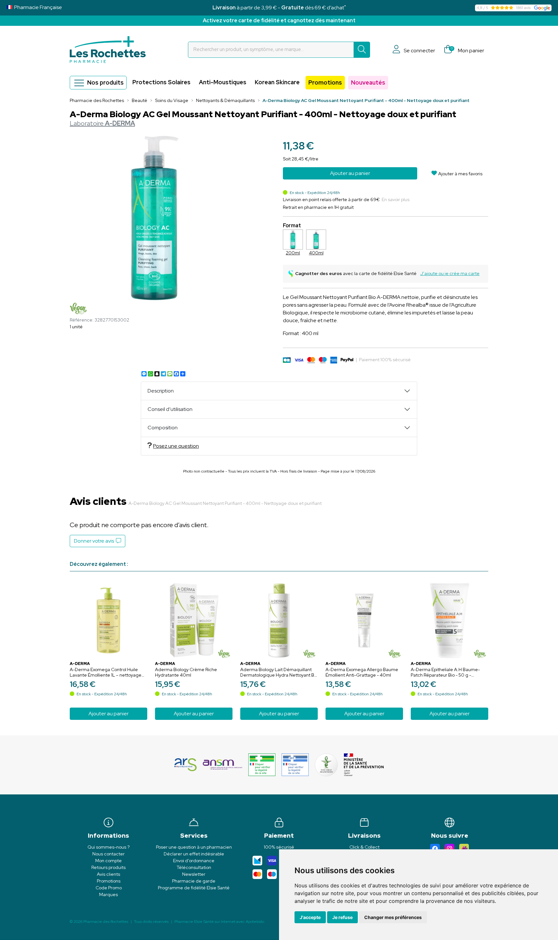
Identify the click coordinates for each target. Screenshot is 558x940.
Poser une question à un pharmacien (194, 847)
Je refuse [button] (342, 917)
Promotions (325, 82)
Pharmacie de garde (193, 881)
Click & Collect (364, 847)
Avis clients (108, 874)
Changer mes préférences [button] (393, 917)
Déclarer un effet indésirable (194, 854)
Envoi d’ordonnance (193, 860)
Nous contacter (108, 854)
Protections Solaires (161, 82)
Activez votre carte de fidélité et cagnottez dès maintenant (279, 20)
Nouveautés (368, 82)
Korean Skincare (277, 82)
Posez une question (176, 446)
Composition (163, 427)
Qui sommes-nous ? (108, 847)
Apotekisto (219, 921)
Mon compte (108, 860)
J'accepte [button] (310, 917)
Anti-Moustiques (222, 82)
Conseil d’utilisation (170, 409)
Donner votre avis (95, 540)
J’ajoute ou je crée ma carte (450, 273)
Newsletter (193, 874)
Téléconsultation (194, 867)
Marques (108, 894)
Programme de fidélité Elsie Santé (194, 888)
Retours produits (108, 867)
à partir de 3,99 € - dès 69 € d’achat (279, 7)
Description (161, 390)
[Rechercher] (362, 50)
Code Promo (109, 888)
